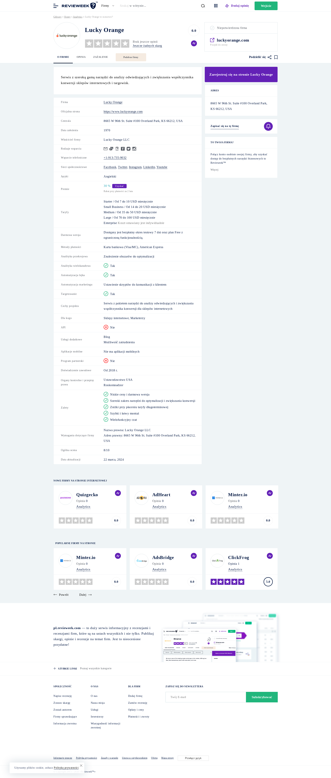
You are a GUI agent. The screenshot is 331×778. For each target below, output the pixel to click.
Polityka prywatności (86, 758)
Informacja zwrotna (64, 723)
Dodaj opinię (240, 5)
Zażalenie (100, 57)
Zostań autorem (62, 709)
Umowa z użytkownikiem (134, 758)
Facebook (110, 167)
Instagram (135, 167)
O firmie (63, 57)
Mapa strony (167, 758)
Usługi (94, 709)
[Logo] (66, 35)
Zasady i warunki (109, 758)
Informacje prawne (62, 758)
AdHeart (161, 494)
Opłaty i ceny (136, 709)
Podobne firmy (130, 57)
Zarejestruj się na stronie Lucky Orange (241, 74)
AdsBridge (163, 557)
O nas (94, 696)
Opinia (81, 57)
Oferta (154, 758)
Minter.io (237, 494)
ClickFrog (238, 557)
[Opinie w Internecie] (79, 5)
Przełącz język (193, 758)
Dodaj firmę (135, 696)
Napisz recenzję (62, 696)
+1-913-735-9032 (115, 157)
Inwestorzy (97, 716)
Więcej (214, 169)
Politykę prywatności (66, 767)
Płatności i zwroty (138, 716)
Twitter (122, 167)
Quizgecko (87, 494)
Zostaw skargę (61, 702)
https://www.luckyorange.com (123, 111)
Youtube (161, 167)
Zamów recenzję (137, 702)
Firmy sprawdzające (65, 716)
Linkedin (149, 167)
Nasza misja (98, 702)
